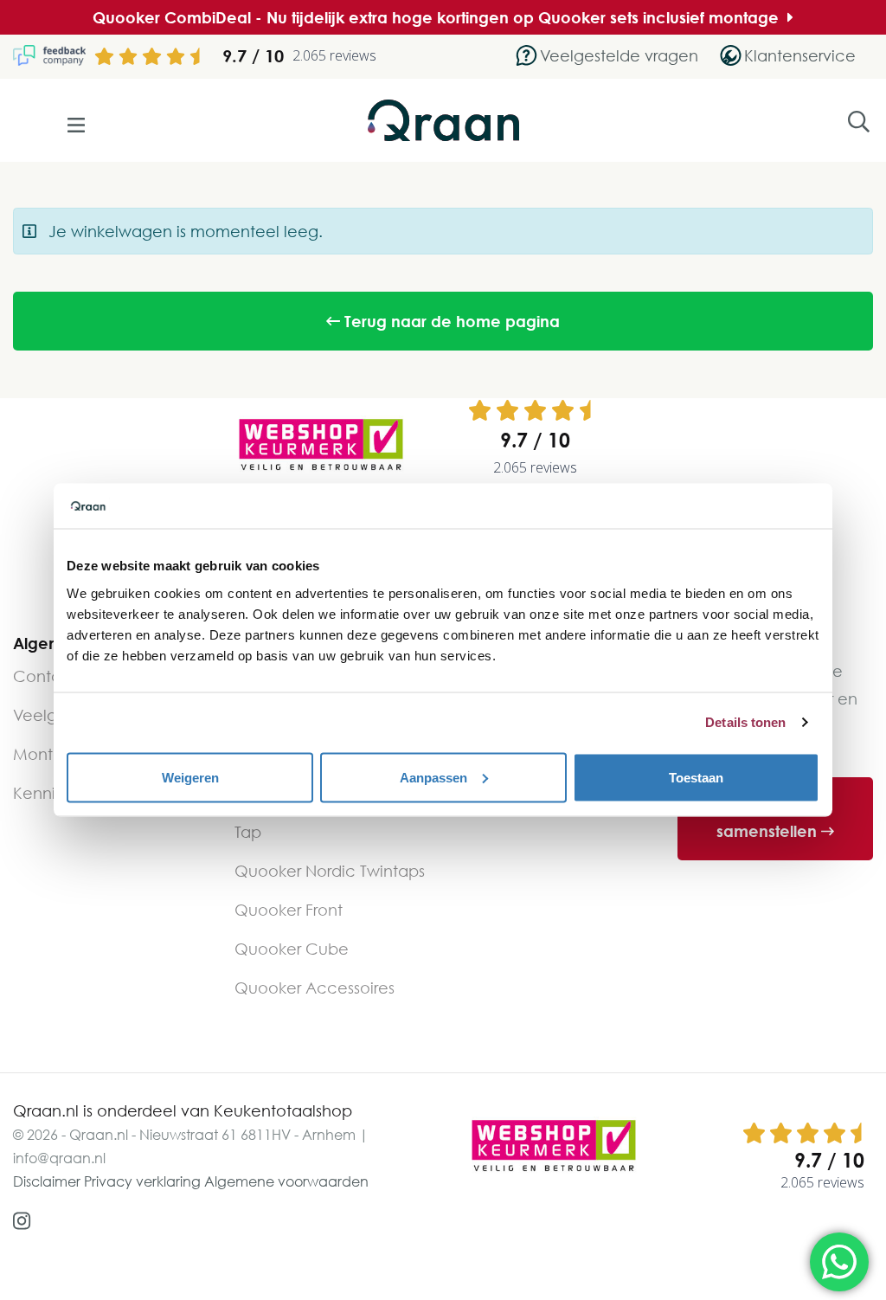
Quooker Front (288, 909)
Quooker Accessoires (314, 987)
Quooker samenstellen (768, 818)
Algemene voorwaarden (286, 1181)
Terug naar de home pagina (450, 321)
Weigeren (190, 776)
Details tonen (745, 722)
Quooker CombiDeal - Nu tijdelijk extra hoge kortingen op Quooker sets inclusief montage (438, 17)
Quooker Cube (291, 948)
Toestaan (696, 776)
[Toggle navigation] (77, 125)
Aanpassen (433, 776)
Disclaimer (46, 1181)
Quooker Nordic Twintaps (329, 870)
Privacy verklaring (142, 1181)
